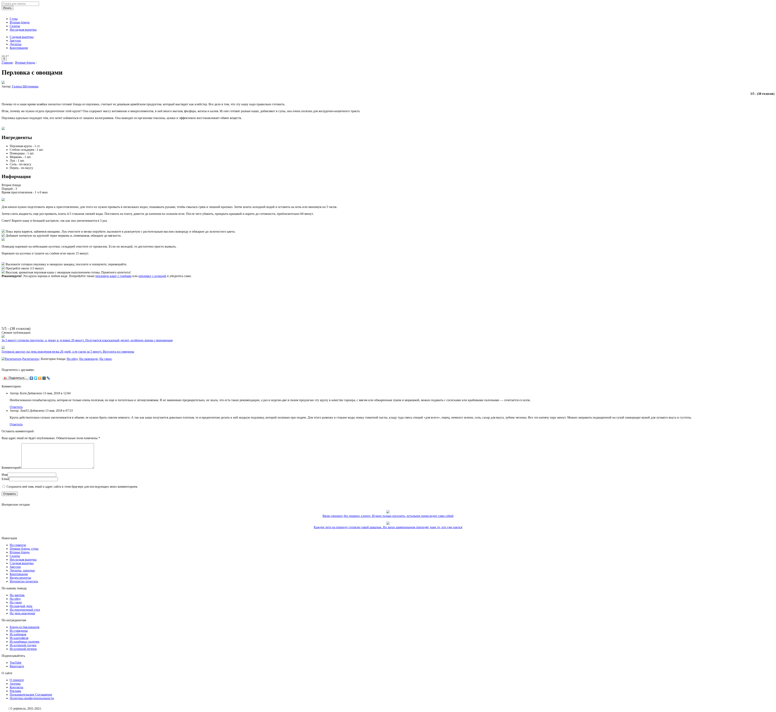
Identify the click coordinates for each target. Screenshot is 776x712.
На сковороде (88, 359)
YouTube (15, 662)
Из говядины (19, 630)
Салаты (15, 26)
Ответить (16, 407)
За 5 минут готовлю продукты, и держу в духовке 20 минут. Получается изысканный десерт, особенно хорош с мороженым (87, 340)
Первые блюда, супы (24, 548)
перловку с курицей (152, 276)
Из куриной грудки (23, 645)
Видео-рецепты (20, 577)
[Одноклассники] (40, 378)
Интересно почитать (24, 581)
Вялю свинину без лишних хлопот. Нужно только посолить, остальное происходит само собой (388, 516)
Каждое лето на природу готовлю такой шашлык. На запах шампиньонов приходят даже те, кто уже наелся (388, 527)
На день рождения (22, 613)
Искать (7, 7)
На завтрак (17, 595)
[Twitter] (36, 378)
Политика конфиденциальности (32, 698)
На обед (72, 359)
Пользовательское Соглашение (31, 694)
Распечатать (30, 359)
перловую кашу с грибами (113, 276)
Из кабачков (18, 634)
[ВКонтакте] (31, 378)
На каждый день (21, 606)
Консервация (19, 48)
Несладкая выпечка (23, 29)
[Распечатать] (11, 359)
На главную (18, 545)
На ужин (105, 359)
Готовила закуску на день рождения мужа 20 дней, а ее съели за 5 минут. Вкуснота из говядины (68, 351)
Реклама (15, 691)
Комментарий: (11, 467)
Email (5, 479)
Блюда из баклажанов (24, 627)
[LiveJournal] (48, 378)
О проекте (17, 680)
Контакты (16, 687)
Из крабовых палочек (24, 641)
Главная (7, 62)
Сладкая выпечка (22, 37)
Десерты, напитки (22, 570)
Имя (4, 474)
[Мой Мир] (44, 378)
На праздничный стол (25, 609)
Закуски (15, 40)
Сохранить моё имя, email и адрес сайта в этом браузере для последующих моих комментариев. (72, 486)
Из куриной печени (23, 649)
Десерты (15, 44)
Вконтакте (17, 666)
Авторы (15, 683)
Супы (14, 18)
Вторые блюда (20, 22)
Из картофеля (19, 638)
